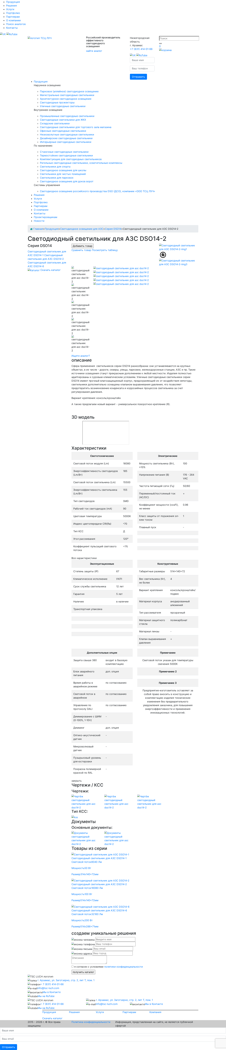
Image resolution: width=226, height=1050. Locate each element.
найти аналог (94, 50)
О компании (13, 20)
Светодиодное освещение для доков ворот (66, 181)
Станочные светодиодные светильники (64, 151)
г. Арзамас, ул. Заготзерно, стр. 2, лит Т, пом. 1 (65, 980)
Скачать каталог (50, 269)
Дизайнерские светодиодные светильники (66, 138)
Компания (155, 1012)
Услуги (10, 9)
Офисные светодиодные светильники (63, 130)
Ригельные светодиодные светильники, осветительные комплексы (81, 162)
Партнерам (13, 16)
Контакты (12, 27)
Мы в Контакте (52, 992)
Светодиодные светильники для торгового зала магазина (75, 127)
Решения (11, 5)
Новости (39, 220)
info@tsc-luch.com (48, 988)
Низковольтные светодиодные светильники (67, 134)
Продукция (13, 1)
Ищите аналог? (80, 355)
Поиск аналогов (16, 24)
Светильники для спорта (55, 166)
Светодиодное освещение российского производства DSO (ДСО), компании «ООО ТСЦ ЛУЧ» (97, 191)
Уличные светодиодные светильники (62, 106)
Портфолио (13, 12)
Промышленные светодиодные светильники (67, 116)
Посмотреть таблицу (105, 250)
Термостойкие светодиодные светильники (66, 155)
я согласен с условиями (108, 966)
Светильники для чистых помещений (63, 173)
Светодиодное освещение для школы (63, 170)
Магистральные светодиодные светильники (67, 95)
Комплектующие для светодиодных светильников (71, 159)
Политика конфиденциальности (90, 1021)
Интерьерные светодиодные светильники (65, 141)
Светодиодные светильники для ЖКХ (63, 119)
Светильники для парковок (56, 177)
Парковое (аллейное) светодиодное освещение (69, 91)
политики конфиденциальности (123, 966)
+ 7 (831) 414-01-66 (52, 984)
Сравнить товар (81, 250)
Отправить (138, 76)
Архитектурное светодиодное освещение (65, 98)
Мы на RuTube (46, 996)
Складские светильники (55, 123)
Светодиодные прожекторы (57, 102)
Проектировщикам (45, 217)
